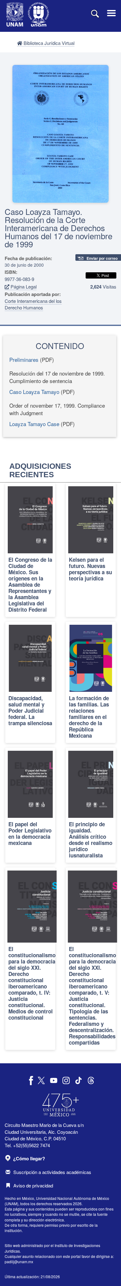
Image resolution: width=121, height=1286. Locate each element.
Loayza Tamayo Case (34, 424)
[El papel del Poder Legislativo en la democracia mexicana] (30, 805)
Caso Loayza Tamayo (34, 392)
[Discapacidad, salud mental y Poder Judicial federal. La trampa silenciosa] (30, 682)
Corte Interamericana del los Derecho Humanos (33, 304)
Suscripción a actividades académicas (52, 1172)
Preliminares (23, 359)
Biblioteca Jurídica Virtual (48, 43)
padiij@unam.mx (19, 1261)
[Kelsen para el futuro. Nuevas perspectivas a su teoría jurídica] (91, 550)
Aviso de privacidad (33, 1185)
